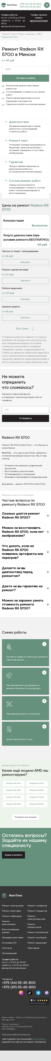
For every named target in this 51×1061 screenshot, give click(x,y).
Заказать (25, 262)
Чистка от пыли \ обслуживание (20, 251)
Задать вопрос (13, 854)
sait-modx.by (38, 1039)
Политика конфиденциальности (16, 1034)
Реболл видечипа (12, 288)
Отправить (25, 418)
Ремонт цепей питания (15, 269)
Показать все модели (26, 817)
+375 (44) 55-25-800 (30, 3)
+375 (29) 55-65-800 (30, 6)
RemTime (12, 5)
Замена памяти (11, 306)
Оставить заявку (25, 78)
